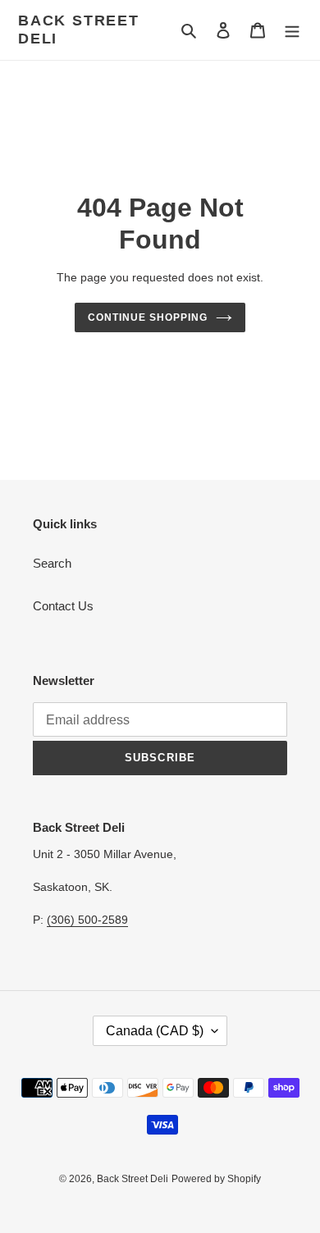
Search (52, 563)
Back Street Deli (78, 29)
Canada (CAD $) (154, 1031)
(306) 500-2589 (87, 919)
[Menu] (292, 30)
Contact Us (63, 606)
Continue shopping (148, 317)
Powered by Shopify (216, 1179)
